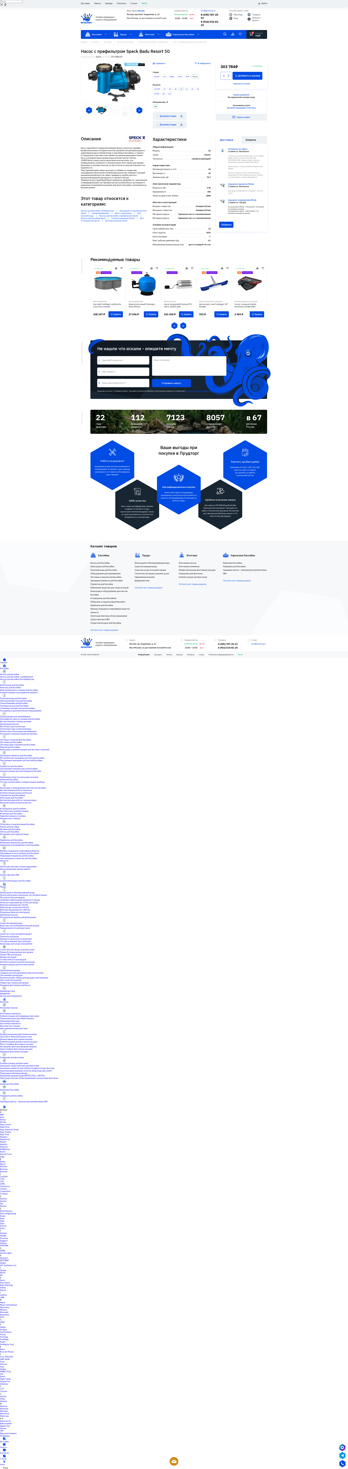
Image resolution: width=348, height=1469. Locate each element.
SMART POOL (5, 1371)
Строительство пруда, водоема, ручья (17, 949)
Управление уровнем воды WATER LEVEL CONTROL (22, 1075)
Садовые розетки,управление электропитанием (22, 973)
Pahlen (3, 1327)
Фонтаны (4, 1002)
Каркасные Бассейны (9, 1090)
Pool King (4, 1337)
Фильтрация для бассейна (12, 685)
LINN (2, 1297)
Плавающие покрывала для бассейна (17, 856)
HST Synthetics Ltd (8, 1265)
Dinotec (3, 1206)
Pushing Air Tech (7, 1344)
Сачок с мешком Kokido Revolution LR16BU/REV (245, 305)
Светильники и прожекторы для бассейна (19, 769)
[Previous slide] (89, 111)
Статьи (201, 655)
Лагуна (3, 1428)
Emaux (3, 1216)
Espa (2, 1223)
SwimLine (4, 1384)
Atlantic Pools (6, 1154)
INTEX (3, 1273)
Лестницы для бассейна (11, 742)
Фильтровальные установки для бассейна (19, 690)
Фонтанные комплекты (10, 1023)
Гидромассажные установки (13, 816)
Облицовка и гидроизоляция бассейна (17, 824)
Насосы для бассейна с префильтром (97, 211)
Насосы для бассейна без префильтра (17, 679)
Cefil (2, 1181)
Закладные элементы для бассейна (16, 755)
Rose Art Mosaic (7, 1352)
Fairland (3, 1233)
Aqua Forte (4, 1127)
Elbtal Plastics (6, 1211)
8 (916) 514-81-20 (210, 23)
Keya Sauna (5, 1282)
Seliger (3, 1369)
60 (192, 89)
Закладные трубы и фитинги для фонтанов (19, 1066)
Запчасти (4, 861)
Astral (2, 1152)
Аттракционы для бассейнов (13, 808)
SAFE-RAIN (5, 1359)
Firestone (4, 1238)
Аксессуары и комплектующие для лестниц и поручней (24, 749)
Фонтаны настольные (10, 1026)
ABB (2, 1114)
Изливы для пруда (8, 957)
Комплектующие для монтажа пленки (17, 964)
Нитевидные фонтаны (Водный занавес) (18, 1046)
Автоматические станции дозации (15, 721)
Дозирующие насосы (9, 724)
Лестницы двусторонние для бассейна (17, 744)
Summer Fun (5, 1381)
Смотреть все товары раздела (104, 630)
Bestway (4, 1169)
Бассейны (4, 668)
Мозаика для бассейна (10, 829)
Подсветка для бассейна (11, 766)
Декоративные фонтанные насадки (16, 1039)
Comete (3, 1189)
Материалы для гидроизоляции (14, 834)
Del (1, 1203)
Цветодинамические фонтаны (13, 1028)
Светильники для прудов (11, 975)
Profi (187, 77)
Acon (2, 1117)
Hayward (4, 1258)
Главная (3, 662)
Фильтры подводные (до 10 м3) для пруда (19, 902)
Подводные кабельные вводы (13, 1073)
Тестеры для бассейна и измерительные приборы (22, 782)
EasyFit (157, 77)
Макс (236, 18)
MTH (2, 1317)
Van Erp (3, 1396)
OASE (2, 1322)
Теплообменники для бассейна (14, 703)
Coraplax (4, 1193)
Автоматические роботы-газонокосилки (18, 800)
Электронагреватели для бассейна (16, 701)
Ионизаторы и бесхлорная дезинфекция (18, 731)
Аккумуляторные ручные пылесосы (15, 802)
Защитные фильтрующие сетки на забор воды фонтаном (26, 1071)
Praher (3, 1342)
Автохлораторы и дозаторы (12, 726)
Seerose (3, 1364)
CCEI (2, 1179)
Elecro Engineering (8, 1213)
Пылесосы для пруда (9, 936)
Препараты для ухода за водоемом (16, 939)
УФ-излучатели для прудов (12, 897)
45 (176, 89)
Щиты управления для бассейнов (15, 869)
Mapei (2, 1302)
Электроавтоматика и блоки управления (18, 866)
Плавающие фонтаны (10, 1021)
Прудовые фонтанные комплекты (15, 985)
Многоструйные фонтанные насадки (16, 1044)
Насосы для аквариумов (11, 996)
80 (163, 94)
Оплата (169, 655)
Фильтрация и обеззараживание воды (17, 892)
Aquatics (3, 1144)
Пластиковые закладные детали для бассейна (21, 760)
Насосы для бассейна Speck (93, 218)
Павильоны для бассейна (11, 840)
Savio (2, 1361)
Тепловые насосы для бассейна (14, 706)
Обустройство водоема (10, 980)
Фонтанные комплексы (10, 1013)
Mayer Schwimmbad (8, 1305)
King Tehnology (6, 1285)
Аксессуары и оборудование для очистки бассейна (23, 788)
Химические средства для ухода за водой (19, 777)
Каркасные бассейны (9, 1084)
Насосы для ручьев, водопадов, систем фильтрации (23, 895)
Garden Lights (6, 1253)
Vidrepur (3, 1401)
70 (198, 89)
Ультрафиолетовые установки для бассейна (20, 719)
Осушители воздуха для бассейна (15, 881)
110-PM (157, 89)
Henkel (3, 1263)
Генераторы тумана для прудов (14, 983)
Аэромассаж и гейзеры (10, 818)
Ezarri (2, 1228)
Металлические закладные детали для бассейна (22, 758)
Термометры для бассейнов (12, 795)
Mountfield (4, 1315)
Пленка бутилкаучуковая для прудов (16, 952)
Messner (3, 1310)
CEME (2, 1184)
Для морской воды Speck (116, 220)
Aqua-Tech (4, 1134)
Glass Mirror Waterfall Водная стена (16, 1036)
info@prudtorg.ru (208, 11)
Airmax (3, 1119)
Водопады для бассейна (11, 813)
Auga (2, 1157)
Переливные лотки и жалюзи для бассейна (19, 853)
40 (170, 89)
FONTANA (4, 1245)
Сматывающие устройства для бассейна (18, 858)
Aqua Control (5, 1124)
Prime (180, 77)
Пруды (3, 887)
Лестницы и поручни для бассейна (15, 740)
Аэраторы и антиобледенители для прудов (19, 925)
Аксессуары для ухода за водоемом (16, 944)
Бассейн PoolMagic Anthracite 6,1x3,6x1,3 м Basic (107, 305)
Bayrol (3, 1164)
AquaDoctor (5, 1139)
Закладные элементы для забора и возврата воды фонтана (27, 1068)
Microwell (4, 1312)
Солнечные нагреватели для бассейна (17, 708)
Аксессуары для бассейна (11, 798)
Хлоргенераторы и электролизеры (15, 729)
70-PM (156, 94)
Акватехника (6, 1423)
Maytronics (4, 1307)
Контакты (191, 655)
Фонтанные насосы (9, 1008)
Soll (1, 1374)
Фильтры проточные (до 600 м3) (14, 907)
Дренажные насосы (9, 915)
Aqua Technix (5, 1132)
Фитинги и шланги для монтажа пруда (17, 962)
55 (187, 89)
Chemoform (5, 1186)
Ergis (2, 1221)
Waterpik (4, 1411)
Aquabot (3, 1137)
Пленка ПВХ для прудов (10, 954)
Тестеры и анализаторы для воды (15, 941)
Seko (2, 1367)
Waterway (4, 1416)
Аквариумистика (7, 991)
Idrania (3, 1270)
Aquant (3, 1142)
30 (164, 89)
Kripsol (3, 1290)
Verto (240, 655)
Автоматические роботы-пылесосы (16, 790)
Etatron (3, 1226)
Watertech (4, 1413)
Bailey (2, 1161)
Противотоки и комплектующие (14, 811)
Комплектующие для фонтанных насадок (19, 1041)
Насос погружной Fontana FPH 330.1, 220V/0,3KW (178, 305)
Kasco (2, 1280)
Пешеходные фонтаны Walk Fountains (17, 1018)
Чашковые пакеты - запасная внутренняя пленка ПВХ (24, 1101)
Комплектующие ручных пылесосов (16, 793)
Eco (164, 77)
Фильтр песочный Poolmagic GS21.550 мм (142, 305)
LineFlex (3, 1295)
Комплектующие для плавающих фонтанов (19, 1016)
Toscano (3, 1391)
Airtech (3, 1122)
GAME (2, 1250)
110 (169, 94)
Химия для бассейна (9, 779)
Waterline (4, 1408)
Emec (2, 1218)
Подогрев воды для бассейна (13, 698)
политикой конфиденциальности (199, 391)
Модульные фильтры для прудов (15, 912)
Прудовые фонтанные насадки (14, 1051)
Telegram (256, 14)
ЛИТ (2, 1431)
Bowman (3, 1171)
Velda (2, 1399)
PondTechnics (6, 1332)
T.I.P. (2, 1389)
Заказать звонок (256, 19)
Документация (168, 115)
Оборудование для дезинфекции (15, 716)
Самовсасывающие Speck (122, 218)
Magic (172, 77)
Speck (2, 1376)
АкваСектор (5, 1421)
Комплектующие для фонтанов (14, 1063)
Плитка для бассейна (9, 832)
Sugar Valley (5, 1379)
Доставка (158, 655)
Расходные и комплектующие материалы (18, 734)
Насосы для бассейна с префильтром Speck (118, 216)
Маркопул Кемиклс (8, 1433)
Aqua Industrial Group (9, 1129)
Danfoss (3, 1199)
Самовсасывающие (100, 213)
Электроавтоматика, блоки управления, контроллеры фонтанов (29, 1078)
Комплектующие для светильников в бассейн (20, 771)
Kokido (3, 1287)
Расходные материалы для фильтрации (18, 917)
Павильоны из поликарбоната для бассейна (19, 845)
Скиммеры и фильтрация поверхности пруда (20, 900)
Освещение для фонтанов (12, 1057)
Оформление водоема (10, 970)
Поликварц (5, 1436)
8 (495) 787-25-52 (210, 16)
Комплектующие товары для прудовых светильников (24, 978)
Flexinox (3, 1243)
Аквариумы (5, 993)
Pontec (3, 1334)
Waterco (3, 1406)
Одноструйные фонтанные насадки (16, 1049)
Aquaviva (4, 1147)
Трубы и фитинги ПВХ (9, 875)
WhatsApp (238, 14)
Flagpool (4, 1240)
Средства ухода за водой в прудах (16, 934)
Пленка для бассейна (9, 827)
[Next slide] (139, 111)
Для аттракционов (123, 213)
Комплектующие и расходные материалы (19, 692)
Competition (5, 1191)
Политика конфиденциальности (221, 655)
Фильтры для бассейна (10, 687)
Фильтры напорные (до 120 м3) (14, 905)
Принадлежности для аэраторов (15, 928)
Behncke (3, 1166)
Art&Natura (5, 1149)
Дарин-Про (5, 1426)
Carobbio (4, 1176)
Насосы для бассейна (9, 674)
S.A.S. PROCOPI (6, 1357)
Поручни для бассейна (10, 747)
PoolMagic (4, 1339)
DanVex (3, 1201)
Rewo (2, 1349)
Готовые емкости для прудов (13, 959)
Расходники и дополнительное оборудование (20, 711)
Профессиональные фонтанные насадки (18, 1034)
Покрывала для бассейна (11, 1096)
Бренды (179, 655)
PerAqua (3, 1329)
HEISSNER (4, 1260)
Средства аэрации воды (11, 923)
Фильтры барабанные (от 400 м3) (15, 910)
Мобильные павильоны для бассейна (16, 842)
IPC (1, 1275)
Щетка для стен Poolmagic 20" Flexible (213, 305)
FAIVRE (3, 1236)
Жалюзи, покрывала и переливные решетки (19, 851)
